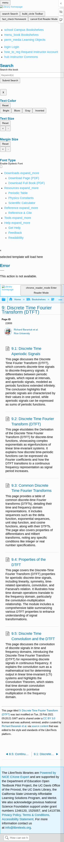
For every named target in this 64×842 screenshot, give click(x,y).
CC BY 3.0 (49, 718)
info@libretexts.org (17, 827)
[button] (15, 232)
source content (40, 726)
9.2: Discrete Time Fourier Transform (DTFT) (32, 421)
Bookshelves (38, 299)
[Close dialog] (2, 270)
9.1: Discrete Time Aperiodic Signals (26, 351)
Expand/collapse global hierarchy (5, 300)
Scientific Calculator (21, 203)
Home (17, 299)
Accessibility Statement (17, 819)
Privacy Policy (11, 815)
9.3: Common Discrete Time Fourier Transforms (31, 488)
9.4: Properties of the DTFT (28, 562)
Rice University (22, 333)
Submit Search (10, 80)
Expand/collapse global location (60, 298)
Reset (5, 105)
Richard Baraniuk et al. (26, 329)
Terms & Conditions (36, 815)
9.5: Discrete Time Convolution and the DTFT (33, 636)
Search (7, 838)
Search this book (9, 69)
